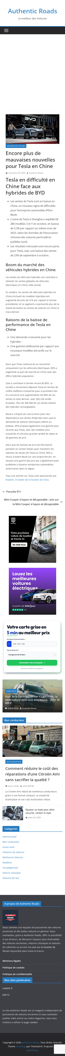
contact (34, 1022)
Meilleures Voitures (13, 857)
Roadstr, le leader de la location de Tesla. (27, 479)
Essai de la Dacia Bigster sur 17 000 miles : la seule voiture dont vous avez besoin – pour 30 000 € (32, 700)
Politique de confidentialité (17, 974)
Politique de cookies (13, 967)
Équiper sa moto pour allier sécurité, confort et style (40, 811)
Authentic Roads (32, 11)
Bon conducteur (14, 762)
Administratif (9, 836)
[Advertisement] (32, 68)
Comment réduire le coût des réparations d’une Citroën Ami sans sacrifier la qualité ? (32, 774)
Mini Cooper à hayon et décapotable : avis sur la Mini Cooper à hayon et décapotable (31, 502)
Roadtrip (7, 862)
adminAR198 (28, 786)
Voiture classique (12, 872)
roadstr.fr (8, 988)
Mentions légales (12, 960)
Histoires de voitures (16, 146)
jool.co (6, 994)
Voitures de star (11, 877)
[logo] (10, 911)
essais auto (11, 691)
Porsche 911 (13, 491)
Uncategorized (10, 867)
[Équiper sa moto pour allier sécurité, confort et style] (13, 813)
